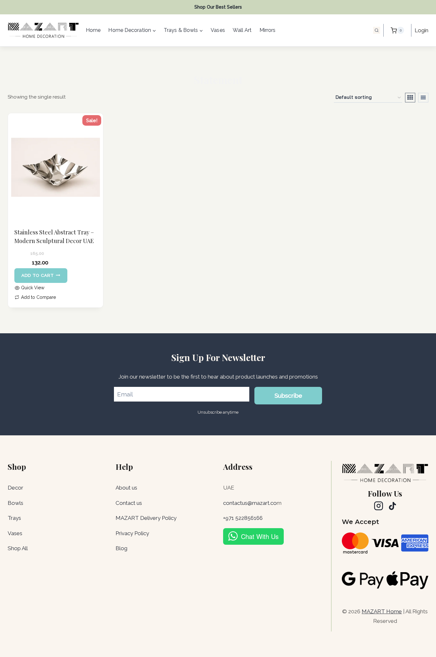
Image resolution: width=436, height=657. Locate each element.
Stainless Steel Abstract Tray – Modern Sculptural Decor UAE (54, 236)
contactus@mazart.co (250, 503)
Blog (121, 548)
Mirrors (267, 30)
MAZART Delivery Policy (146, 518)
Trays (14, 518)
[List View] (423, 97)
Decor (15, 487)
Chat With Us (260, 536)
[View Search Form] (376, 30)
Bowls (15, 503)
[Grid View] (410, 97)
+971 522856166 (243, 518)
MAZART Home (382, 611)
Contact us (129, 503)
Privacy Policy (132, 533)
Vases (218, 30)
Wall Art (242, 30)
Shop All (18, 548)
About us (126, 487)
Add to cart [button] (37, 275)
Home (93, 30)
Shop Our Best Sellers (218, 7)
